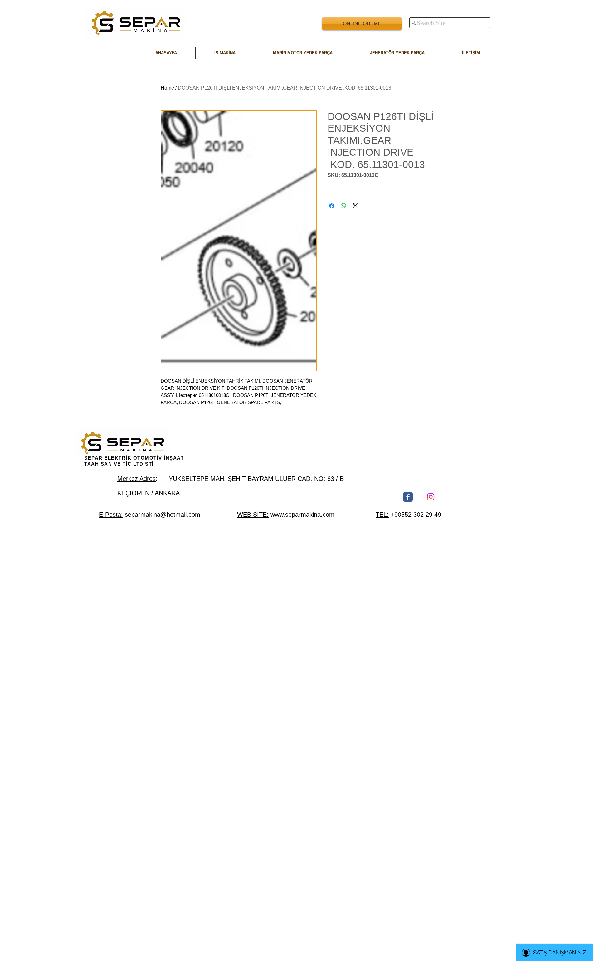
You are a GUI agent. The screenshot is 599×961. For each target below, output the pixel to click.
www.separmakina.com (302, 514)
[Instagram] (431, 497)
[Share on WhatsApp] (343, 206)
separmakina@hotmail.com (162, 514)
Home (167, 87)
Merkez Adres (136, 478)
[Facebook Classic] (408, 497)
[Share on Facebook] (331, 206)
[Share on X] (355, 206)
